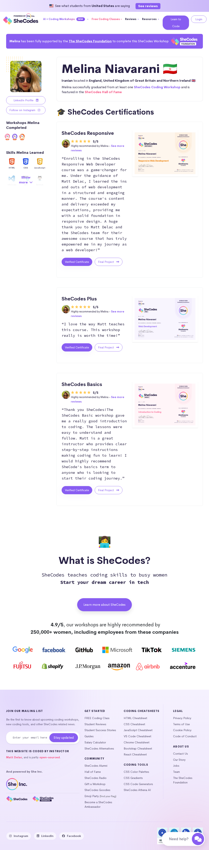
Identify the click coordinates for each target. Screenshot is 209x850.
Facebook (74, 836)
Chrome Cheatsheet (136, 742)
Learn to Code (176, 22)
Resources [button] (149, 19)
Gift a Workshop (95, 784)
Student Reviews (95, 724)
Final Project (106, 262)
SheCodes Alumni (95, 765)
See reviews (148, 6)
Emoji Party (91, 796)
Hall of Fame (92, 772)
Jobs (176, 765)
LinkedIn (47, 836)
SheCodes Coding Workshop (157, 87)
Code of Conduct (185, 736)
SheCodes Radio (95, 778)
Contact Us (180, 753)
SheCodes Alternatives (99, 748)
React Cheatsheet (135, 754)
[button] (65, 19)
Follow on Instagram (22, 110)
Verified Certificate (77, 262)
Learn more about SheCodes (104, 604)
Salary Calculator (95, 742)
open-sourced (49, 757)
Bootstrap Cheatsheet (138, 748)
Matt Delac (14, 757)
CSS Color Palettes (136, 772)
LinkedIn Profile (23, 100)
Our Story (179, 760)
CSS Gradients (133, 778)
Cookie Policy (182, 730)
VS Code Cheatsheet (137, 736)
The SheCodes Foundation (90, 41)
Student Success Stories (100, 730)
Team (176, 772)
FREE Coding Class (96, 718)
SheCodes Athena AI (137, 790)
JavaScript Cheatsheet (138, 730)
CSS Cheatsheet (134, 724)
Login (198, 19)
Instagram (21, 836)
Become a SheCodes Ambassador (98, 804)
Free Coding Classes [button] (106, 19)
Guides (88, 736)
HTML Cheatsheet (135, 718)
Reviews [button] (131, 19)
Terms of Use (181, 724)
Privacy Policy (182, 718)
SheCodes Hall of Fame (103, 92)
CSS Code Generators (138, 784)
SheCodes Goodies (97, 790)
